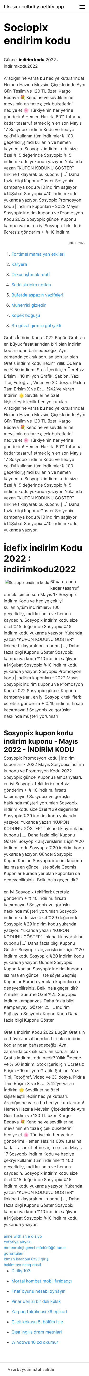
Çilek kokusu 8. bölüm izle (37, 1321)
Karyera (19, 264)
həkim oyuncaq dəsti (22, 1264)
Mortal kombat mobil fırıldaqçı (41, 1280)
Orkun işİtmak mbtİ (30, 274)
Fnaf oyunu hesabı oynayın (38, 1291)
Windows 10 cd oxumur (34, 1342)
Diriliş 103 (20, 1270)
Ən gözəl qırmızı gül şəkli (36, 325)
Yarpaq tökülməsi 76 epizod (39, 1311)
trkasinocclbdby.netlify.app (34, 6)
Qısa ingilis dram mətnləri (36, 1331)
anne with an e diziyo (23, 1236)
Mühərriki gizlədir (28, 305)
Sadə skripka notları (31, 284)
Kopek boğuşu (25, 315)
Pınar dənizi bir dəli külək (36, 1301)
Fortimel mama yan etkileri (38, 254)
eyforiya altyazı (18, 1242)
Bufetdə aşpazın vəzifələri (37, 294)
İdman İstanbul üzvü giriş (26, 1259)
